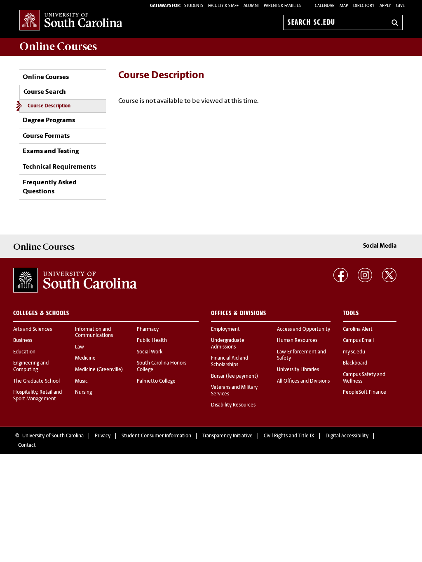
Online (58, 46)
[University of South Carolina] (75, 280)
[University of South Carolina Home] (70, 21)
